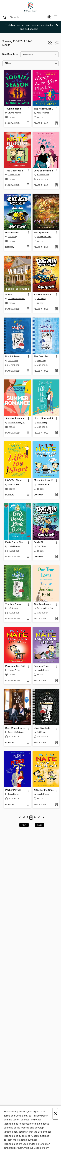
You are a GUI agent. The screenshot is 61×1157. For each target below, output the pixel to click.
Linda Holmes (14, 546)
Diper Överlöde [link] (42, 728)
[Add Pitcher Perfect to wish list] (28, 805)
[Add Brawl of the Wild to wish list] (56, 309)
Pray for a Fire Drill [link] (15, 666)
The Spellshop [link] (41, 232)
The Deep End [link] (41, 356)
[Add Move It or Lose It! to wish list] (56, 495)
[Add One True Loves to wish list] (56, 619)
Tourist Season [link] (13, 108)
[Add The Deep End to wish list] (56, 371)
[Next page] (43, 817)
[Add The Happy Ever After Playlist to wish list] (56, 123)
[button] (50, 43)
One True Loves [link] (42, 604)
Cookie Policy (41, 1147)
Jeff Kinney (13, 360)
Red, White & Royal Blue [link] (16, 728)
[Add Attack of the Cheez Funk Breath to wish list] (56, 805)
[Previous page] (20, 817)
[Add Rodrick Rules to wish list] (28, 371)
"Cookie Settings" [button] (40, 1135)
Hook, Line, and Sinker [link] (44, 418)
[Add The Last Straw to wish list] (28, 619)
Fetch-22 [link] (38, 542)
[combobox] (24, 17)
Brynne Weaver (14, 113)
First (24, 825)
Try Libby (10, 25)
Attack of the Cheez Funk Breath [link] (44, 790)
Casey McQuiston (15, 732)
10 (38, 817)
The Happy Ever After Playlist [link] (44, 108)
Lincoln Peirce (14, 175)
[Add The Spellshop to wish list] (56, 247)
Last (39, 825)
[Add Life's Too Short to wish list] (28, 495)
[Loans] (49, 17)
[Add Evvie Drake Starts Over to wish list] (28, 557)
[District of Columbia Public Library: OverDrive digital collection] (30, 7)
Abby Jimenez (43, 113)
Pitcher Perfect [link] (13, 790)
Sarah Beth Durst (44, 236)
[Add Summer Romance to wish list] (28, 433)
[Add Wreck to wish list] (28, 309)
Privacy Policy (40, 1115)
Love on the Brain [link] (43, 170)
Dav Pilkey (12, 236)
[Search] (4, 17)
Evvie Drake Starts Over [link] (16, 542)
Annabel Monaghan (16, 422)
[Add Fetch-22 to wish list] (56, 557)
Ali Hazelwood (43, 175)
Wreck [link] (8, 294)
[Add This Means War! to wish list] (28, 185)
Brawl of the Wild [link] (43, 294)
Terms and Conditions (15, 1115)
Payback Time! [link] (41, 666)
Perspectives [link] (12, 232)
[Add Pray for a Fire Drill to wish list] (28, 681)
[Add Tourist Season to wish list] (28, 123)
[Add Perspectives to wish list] (28, 247)
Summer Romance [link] (14, 418)
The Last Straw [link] (13, 604)
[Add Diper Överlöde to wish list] (56, 743)
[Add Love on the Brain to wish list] (56, 185)
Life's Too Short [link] (13, 480)
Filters (8, 63)
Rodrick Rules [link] (12, 356)
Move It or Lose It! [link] (43, 480)
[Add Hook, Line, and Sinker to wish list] (56, 433)
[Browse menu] (56, 17)
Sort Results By (10, 54)
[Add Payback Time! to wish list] (56, 681)
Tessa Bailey (42, 422)
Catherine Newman (16, 298)
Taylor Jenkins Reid (45, 608)
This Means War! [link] (14, 170)
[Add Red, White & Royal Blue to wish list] (28, 743)
